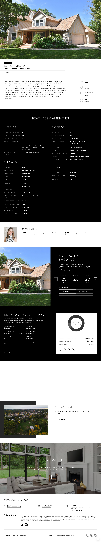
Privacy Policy (68, 535)
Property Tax (30, 331)
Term (28, 326)
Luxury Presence (19, 535)
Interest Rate (8, 336)
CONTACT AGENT (31, 239)
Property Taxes (65, 341)
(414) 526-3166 (56, 234)
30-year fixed (30, 328)
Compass (61, 514)
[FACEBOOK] (87, 535)
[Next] (95, 279)
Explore (62, 419)
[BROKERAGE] (95, 535)
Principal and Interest (68, 338)
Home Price (8, 326)
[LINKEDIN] (91, 535)
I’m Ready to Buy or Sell (36, 477)
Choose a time (63, 287)
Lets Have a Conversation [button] (64, 477)
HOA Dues (29, 336)
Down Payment (9, 331)
